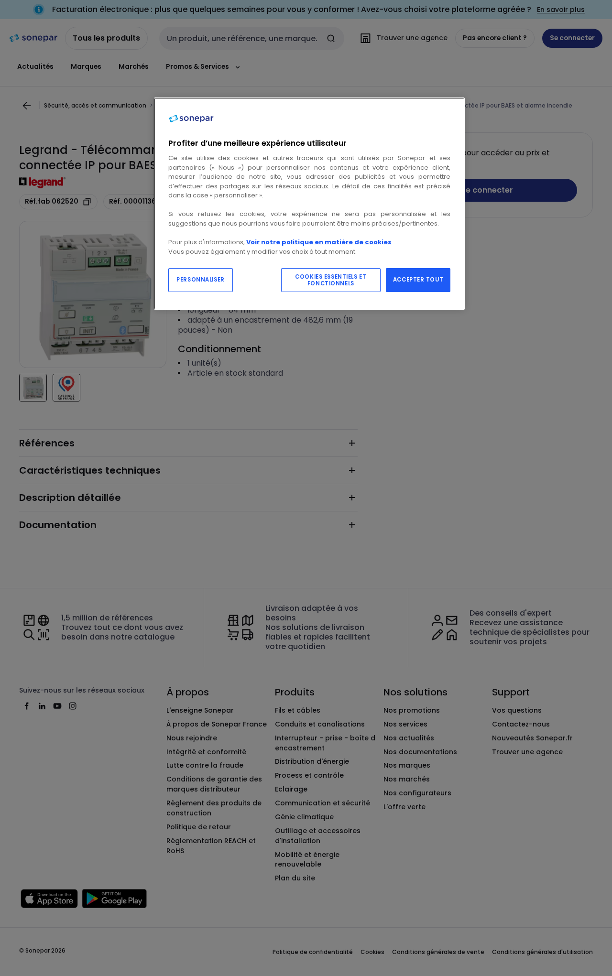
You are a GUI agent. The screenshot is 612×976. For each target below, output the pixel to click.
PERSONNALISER (200, 279)
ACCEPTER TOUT (418, 279)
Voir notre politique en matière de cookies (319, 242)
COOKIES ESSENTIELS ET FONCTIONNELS (330, 280)
